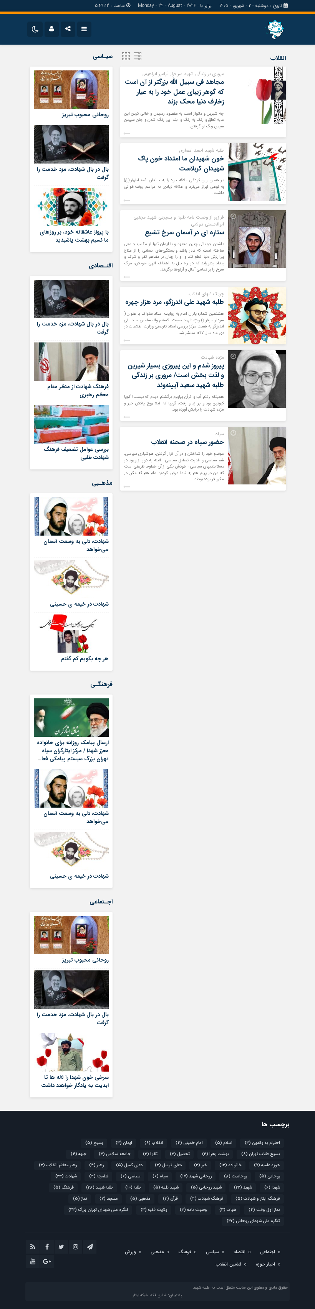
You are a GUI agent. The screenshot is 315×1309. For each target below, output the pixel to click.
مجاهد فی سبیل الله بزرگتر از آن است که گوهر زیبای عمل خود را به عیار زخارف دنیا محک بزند (174, 92)
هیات (227, 1210)
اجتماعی (267, 1252)
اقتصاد (239, 1252)
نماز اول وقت (264, 1210)
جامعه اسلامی (115, 1154)
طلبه (133, 1187)
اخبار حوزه (265, 1264)
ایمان (124, 1143)
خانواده (230, 1165)
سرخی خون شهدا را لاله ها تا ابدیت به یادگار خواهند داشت (75, 1081)
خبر (200, 1165)
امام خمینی (189, 1143)
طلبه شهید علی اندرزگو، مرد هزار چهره (174, 302)
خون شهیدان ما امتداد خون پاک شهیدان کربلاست (181, 164)
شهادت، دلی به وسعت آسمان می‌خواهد (76, 545)
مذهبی (140, 1198)
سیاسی (130, 1176)
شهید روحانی (206, 1187)
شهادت (66, 1176)
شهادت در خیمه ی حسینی (79, 604)
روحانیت (235, 1176)
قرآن (170, 1198)
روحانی (269, 1176)
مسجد (108, 1198)
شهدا (272, 1187)
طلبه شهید (99, 1187)
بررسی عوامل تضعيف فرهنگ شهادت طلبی (76, 453)
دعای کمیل (129, 1165)
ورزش (130, 1252)
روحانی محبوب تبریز (85, 114)
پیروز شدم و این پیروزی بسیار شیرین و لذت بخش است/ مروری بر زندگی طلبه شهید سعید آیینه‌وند (176, 376)
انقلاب (153, 1143)
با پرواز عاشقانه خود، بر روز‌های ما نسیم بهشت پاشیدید (74, 236)
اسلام (223, 1143)
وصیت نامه (193, 1210)
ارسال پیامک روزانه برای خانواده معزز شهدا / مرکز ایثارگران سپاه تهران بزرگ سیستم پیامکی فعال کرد (73, 754)
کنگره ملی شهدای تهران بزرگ (98, 1210)
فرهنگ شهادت (206, 1198)
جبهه (78, 1154)
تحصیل (180, 1154)
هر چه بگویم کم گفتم (85, 658)
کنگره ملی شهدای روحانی (253, 1221)
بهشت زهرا (215, 1154)
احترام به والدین (262, 1143)
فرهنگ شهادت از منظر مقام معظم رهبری (78, 390)
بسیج (94, 1143)
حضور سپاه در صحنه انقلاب (187, 442)
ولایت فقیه (154, 1210)
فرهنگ (63, 1187)
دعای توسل (168, 1165)
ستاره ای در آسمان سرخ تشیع (184, 232)
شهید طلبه (166, 1187)
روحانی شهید (196, 1176)
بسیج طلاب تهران (260, 1154)
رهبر (96, 1165)
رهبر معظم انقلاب (58, 1165)
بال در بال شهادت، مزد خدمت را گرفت (73, 173)
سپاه (160, 1176)
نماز (80, 1198)
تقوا (150, 1154)
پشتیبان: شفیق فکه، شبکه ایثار (157, 1295)
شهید (243, 1187)
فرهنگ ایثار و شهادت (257, 1198)
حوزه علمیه (267, 1165)
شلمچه (98, 1176)
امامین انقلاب (228, 1264)
